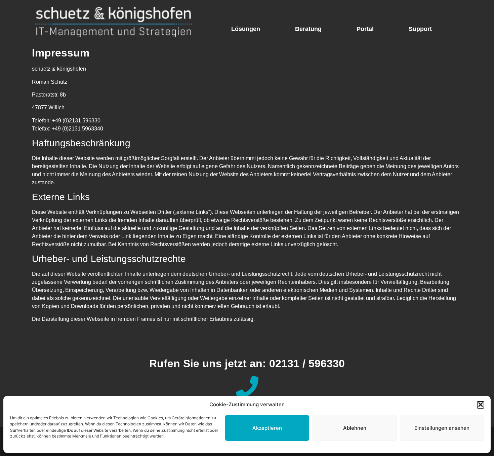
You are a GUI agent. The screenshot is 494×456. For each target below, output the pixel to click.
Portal (365, 29)
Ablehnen (354, 428)
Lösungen (245, 29)
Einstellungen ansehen (441, 428)
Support (420, 29)
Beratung (308, 29)
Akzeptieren (267, 428)
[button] (480, 404)
